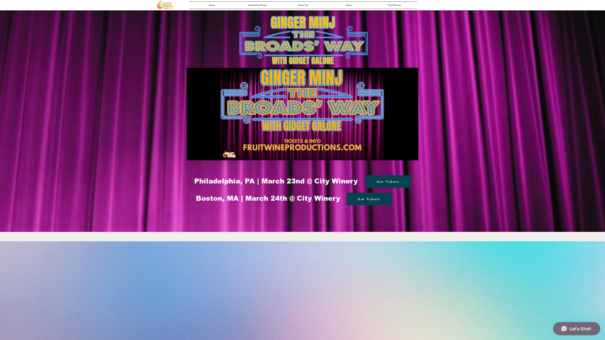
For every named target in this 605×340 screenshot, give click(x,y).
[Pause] (193, 154)
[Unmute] (201, 154)
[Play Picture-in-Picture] (404, 154)
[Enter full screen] (412, 154)
